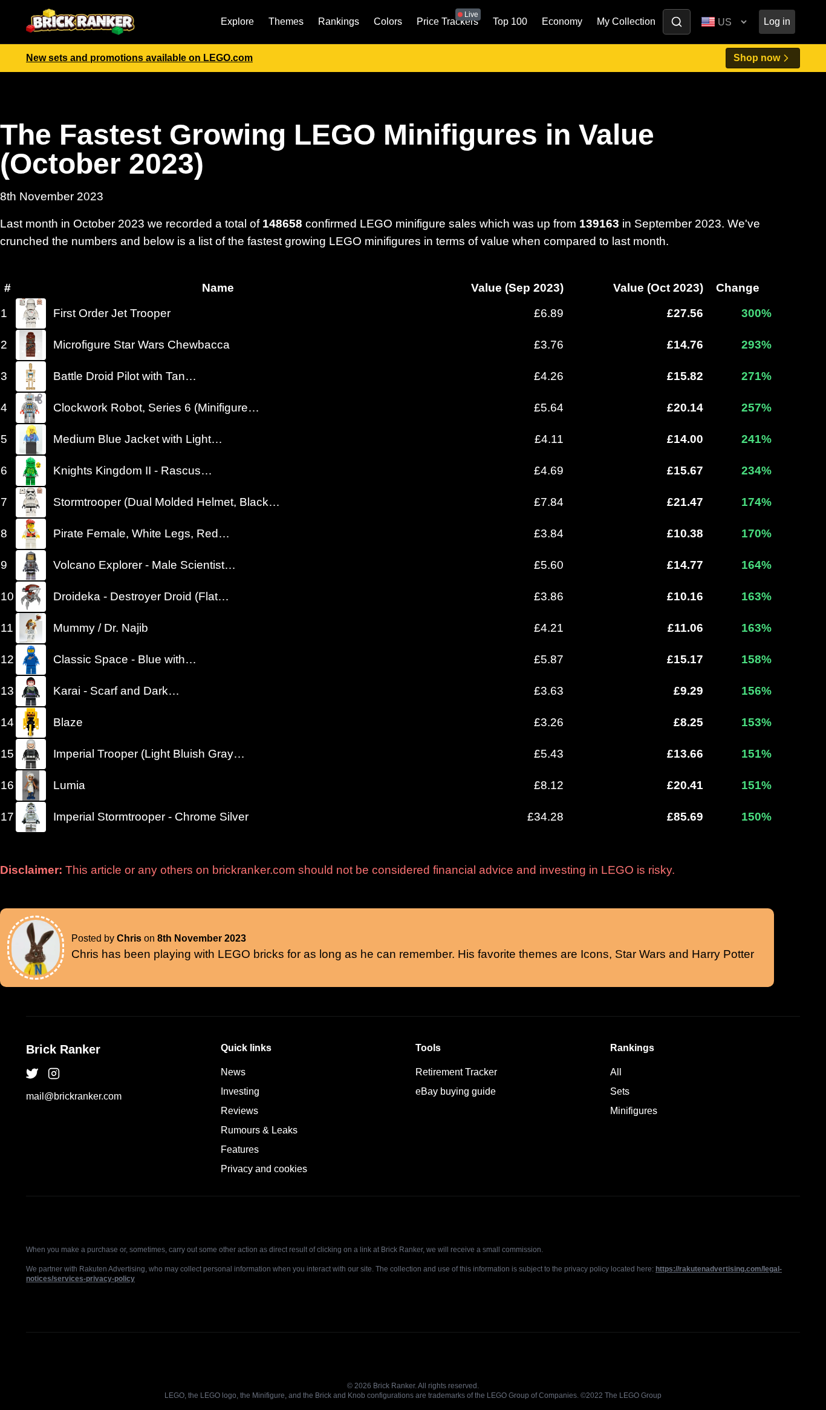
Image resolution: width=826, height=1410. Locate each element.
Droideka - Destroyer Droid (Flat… (141, 596)
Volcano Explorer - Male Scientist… (144, 565)
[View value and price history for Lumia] (31, 785)
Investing (240, 1091)
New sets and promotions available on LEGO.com (139, 58)
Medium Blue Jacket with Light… (138, 439)
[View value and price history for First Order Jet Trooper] (31, 313)
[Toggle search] (677, 21)
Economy (562, 21)
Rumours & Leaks (259, 1130)
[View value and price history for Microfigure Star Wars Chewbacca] (31, 345)
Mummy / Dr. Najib (100, 627)
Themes (286, 21)
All (616, 1072)
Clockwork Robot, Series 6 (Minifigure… (156, 407)
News (233, 1072)
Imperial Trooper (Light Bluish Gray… (149, 753)
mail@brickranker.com (74, 1096)
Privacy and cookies (264, 1169)
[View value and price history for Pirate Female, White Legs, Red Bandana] (31, 534)
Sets (619, 1091)
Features (240, 1149)
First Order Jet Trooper (112, 313)
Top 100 (510, 21)
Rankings (338, 21)
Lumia (69, 785)
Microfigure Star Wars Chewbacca (141, 344)
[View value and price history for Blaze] (31, 722)
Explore (237, 21)
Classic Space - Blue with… (125, 659)
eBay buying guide (455, 1091)
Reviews (239, 1111)
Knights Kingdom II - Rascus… (132, 470)
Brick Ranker (63, 1049)
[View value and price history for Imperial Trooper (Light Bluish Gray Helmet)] (31, 754)
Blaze (68, 722)
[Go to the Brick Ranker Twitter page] (32, 1073)
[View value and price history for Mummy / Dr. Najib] (31, 628)
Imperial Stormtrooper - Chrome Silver (151, 816)
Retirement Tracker (456, 1072)
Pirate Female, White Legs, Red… (141, 533)
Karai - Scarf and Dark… (116, 690)
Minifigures (633, 1111)
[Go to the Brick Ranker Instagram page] (54, 1073)
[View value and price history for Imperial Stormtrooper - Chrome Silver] (31, 817)
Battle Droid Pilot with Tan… (125, 376)
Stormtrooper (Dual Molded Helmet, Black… (166, 502)
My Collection (626, 21)
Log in (777, 21)
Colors (388, 21)
